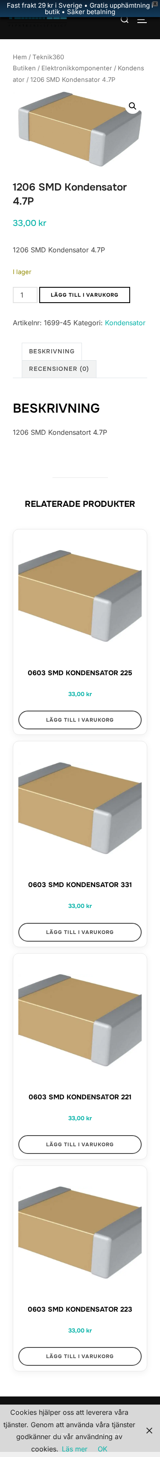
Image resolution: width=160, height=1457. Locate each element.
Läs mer (74, 1449)
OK (103, 1449)
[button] (132, 106)
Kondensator (125, 322)
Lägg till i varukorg (85, 295)
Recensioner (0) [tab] (59, 369)
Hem (20, 57)
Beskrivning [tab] (52, 351)
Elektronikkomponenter (76, 68)
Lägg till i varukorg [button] (80, 720)
